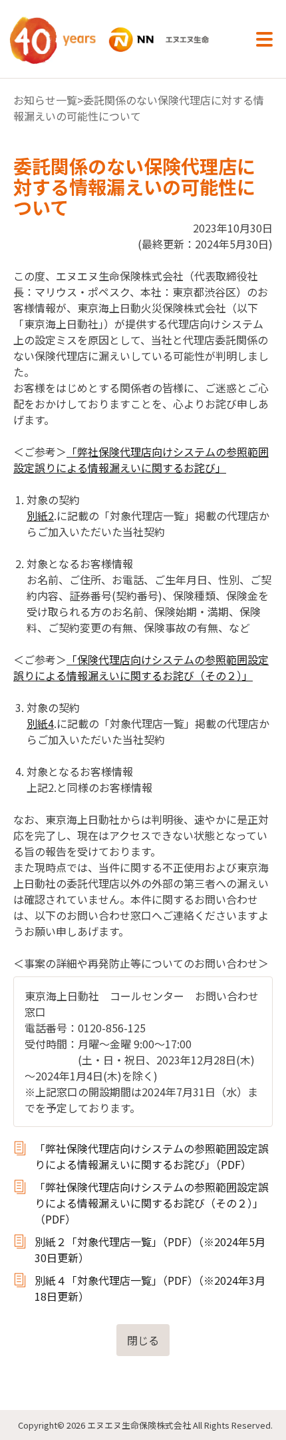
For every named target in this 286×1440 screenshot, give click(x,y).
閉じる (143, 1340)
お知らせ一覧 (45, 100)
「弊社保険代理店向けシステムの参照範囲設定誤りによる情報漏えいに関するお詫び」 (141, 460)
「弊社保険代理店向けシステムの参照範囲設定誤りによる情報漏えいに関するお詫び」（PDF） (152, 1156)
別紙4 (40, 723)
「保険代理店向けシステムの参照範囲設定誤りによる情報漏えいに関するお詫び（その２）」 (141, 667)
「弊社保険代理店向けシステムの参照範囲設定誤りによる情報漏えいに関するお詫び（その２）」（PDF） (152, 1203)
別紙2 (40, 516)
